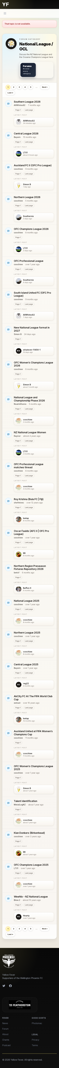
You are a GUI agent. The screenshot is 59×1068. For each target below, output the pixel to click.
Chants (5, 1039)
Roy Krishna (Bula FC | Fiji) (28, 499)
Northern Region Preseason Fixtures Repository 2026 (30, 568)
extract (17, 703)
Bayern (17, 137)
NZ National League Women (30, 432)
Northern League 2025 (27, 632)
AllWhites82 (19, 105)
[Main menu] (5, 13)
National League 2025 (26, 600)
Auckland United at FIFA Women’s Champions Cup (33, 733)
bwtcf (16, 572)
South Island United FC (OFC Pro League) (32, 294)
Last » (10, 93)
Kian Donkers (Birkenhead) (29, 832)
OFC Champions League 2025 (31, 864)
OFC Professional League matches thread (28, 466)
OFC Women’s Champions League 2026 (33, 364)
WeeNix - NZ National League (31, 896)
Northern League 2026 (27, 197)
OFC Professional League (28, 260)
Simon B (18, 334)
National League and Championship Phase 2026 (29, 399)
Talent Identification (25, 801)
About (5, 1034)
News (5, 1023)
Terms (35, 1045)
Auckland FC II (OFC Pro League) (33, 165)
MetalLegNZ (20, 804)
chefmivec (19, 502)
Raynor (17, 436)
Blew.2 (17, 900)
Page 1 (18, 110)
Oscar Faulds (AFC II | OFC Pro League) (31, 533)
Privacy (35, 1039)
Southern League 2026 (27, 101)
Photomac (37, 1023)
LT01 (16, 868)
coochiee (18, 169)
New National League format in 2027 (32, 329)
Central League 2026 (26, 133)
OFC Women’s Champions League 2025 (33, 768)
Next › (45, 87)
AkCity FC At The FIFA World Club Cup (33, 698)
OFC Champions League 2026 (31, 229)
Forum (5, 1028)
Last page (29, 110)
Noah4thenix (20, 404)
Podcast (6, 1045)
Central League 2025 (26, 664)
